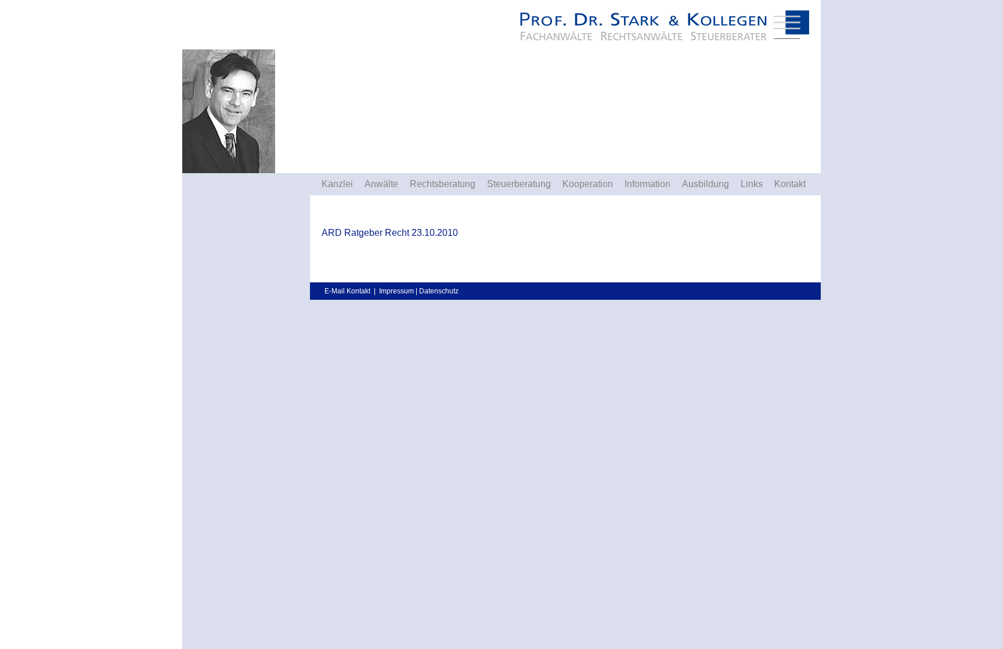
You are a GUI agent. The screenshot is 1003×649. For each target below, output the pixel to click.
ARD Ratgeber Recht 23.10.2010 (390, 233)
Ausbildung (705, 184)
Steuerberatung (519, 184)
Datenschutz (439, 291)
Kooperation (587, 184)
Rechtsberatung (442, 184)
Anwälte (381, 184)
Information (647, 184)
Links (752, 184)
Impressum (396, 291)
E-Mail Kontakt (347, 291)
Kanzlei (337, 184)
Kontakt (790, 184)
